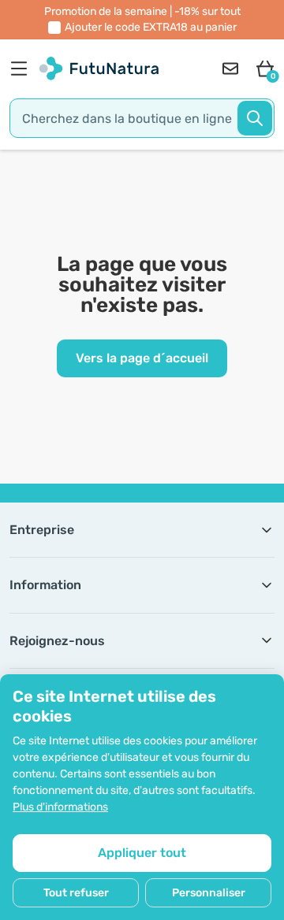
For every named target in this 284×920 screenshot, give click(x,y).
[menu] (22, 68)
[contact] (230, 68)
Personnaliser (208, 893)
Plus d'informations (60, 807)
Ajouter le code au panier (151, 27)
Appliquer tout (142, 852)
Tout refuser (76, 893)
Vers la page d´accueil (142, 358)
